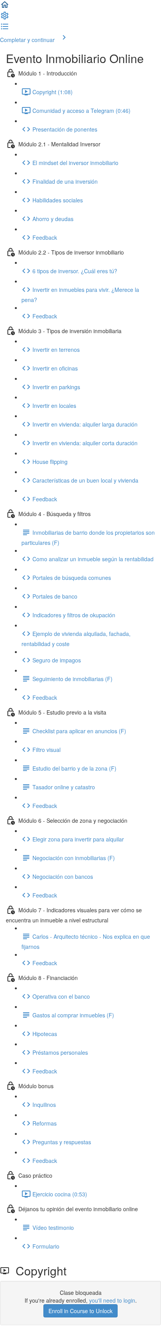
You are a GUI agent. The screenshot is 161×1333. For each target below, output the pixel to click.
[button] (4, 7)
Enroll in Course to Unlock (80, 1311)
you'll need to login (112, 1300)
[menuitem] (4, 18)
